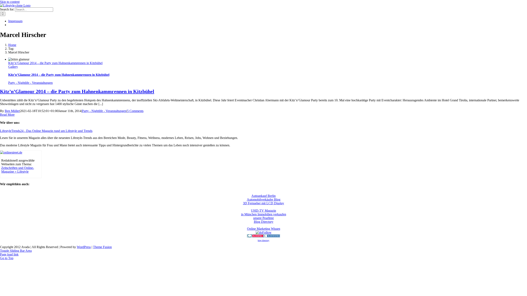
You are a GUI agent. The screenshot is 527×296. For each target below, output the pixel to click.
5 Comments (135, 111)
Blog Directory (263, 221)
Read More (7, 114)
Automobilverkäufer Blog (263, 199)
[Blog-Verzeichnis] (255, 236)
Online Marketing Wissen (263, 228)
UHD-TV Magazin (263, 210)
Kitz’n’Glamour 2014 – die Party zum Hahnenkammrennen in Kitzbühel (55, 63)
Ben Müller (12, 111)
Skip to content (10, 1)
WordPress (84, 247)
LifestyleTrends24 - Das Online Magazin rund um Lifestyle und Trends (46, 131)
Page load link (9, 254)
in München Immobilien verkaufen (263, 214)
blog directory (263, 240)
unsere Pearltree (263, 218)
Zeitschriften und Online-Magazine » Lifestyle (17, 169)
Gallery (13, 66)
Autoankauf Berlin (263, 196)
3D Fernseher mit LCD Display (263, 203)
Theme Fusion (102, 247)
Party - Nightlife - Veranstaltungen (30, 82)
